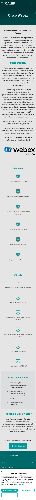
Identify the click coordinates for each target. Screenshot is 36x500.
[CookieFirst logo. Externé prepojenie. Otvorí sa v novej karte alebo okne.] (2, 471)
